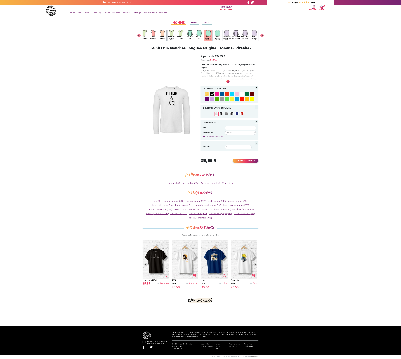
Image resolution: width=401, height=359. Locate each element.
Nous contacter (177, 346)
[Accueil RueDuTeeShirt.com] (51, 10)
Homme (72, 13)
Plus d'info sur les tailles (214, 137)
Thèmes (94, 13)
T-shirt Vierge (136, 13)
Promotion (125, 13)
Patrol (255, 283)
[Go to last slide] (146, 264)
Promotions (248, 344)
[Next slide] (262, 35)
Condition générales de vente (182, 344)
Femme (79, 13)
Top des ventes (104, 13)
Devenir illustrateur (207, 346)
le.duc (213, 60)
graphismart (164, 283)
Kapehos (254, 357)
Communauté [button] (161, 13)
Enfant (86, 13)
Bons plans (116, 13)
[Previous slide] (139, 35)
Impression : (208, 133)
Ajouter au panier (245, 161)
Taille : (206, 128)
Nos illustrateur (249, 346)
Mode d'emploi (177, 348)
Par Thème (233, 346)
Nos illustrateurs (149, 13)
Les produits (204, 344)
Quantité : (207, 147)
